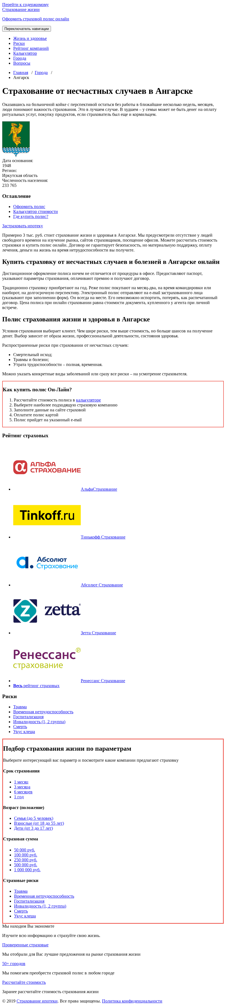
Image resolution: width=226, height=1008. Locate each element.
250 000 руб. (25, 859)
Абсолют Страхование (102, 585)
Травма (20, 706)
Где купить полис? (30, 216)
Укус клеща (24, 731)
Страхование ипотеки (37, 1001)
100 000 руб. (25, 855)
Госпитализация (28, 716)
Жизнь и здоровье (30, 38)
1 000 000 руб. (27, 869)
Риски (19, 43)
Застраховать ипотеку (22, 225)
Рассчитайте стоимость (24, 982)
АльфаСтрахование (99, 489)
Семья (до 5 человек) (33, 818)
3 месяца (22, 787)
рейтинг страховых (36, 685)
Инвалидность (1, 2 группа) (39, 721)
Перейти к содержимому (25, 4)
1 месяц (21, 782)
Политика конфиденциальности (132, 1001)
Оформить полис (29, 206)
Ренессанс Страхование (103, 680)
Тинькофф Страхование (103, 537)
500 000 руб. (25, 864)
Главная (20, 72)
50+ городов (13, 963)
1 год (19, 796)
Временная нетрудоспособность (43, 711)
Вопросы (21, 63)
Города (19, 58)
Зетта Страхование (98, 632)
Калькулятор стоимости (35, 211)
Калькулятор (25, 53)
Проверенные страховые (25, 945)
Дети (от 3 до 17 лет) (33, 828)
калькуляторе (88, 400)
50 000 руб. (24, 850)
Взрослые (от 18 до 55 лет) (39, 823)
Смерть (20, 726)
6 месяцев (23, 792)
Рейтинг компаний (31, 48)
